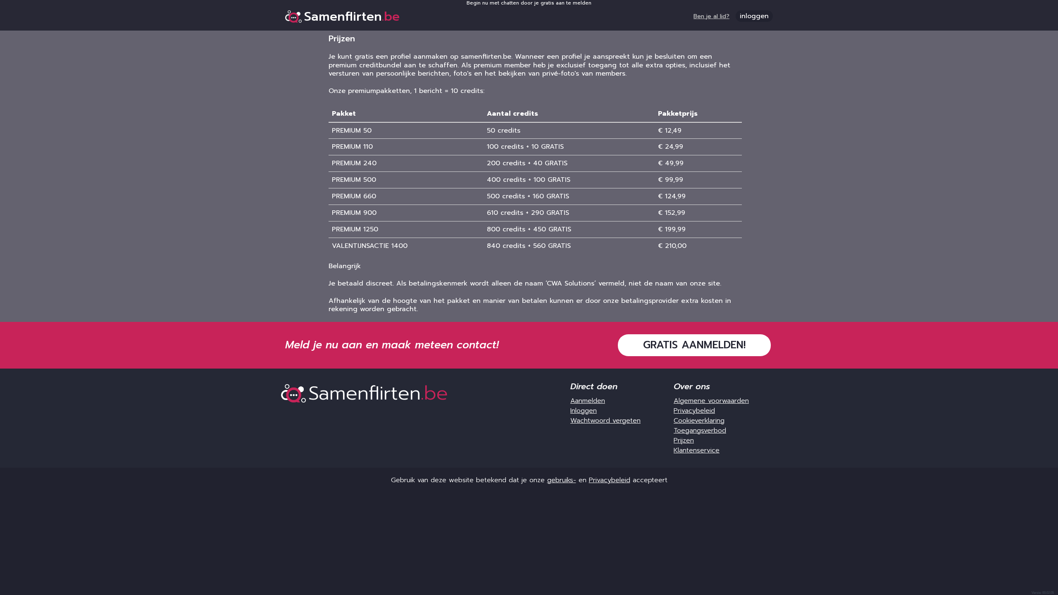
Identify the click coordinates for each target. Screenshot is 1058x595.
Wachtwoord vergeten (605, 421)
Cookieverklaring (699, 421)
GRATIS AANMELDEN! (694, 345)
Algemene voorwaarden (711, 401)
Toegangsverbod (700, 431)
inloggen (754, 16)
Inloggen (583, 411)
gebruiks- (561, 480)
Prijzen (684, 440)
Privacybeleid (694, 411)
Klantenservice (697, 450)
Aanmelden (587, 401)
